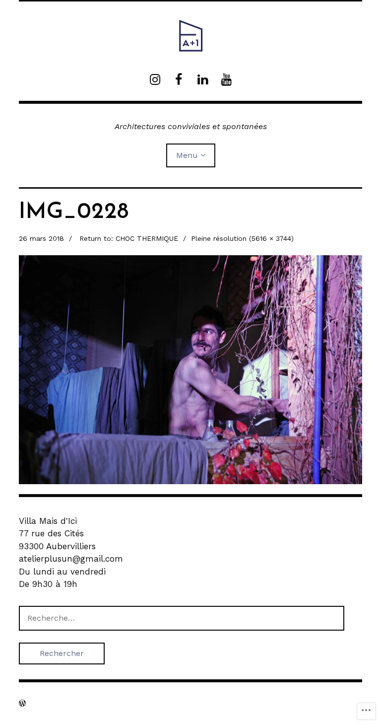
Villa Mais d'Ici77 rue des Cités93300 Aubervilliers (57, 533)
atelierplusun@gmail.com (71, 559)
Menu (187, 155)
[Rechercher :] (181, 618)
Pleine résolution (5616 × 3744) (242, 238)
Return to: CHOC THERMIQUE (128, 238)
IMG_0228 (73, 212)
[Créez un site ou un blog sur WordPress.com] (22, 703)
